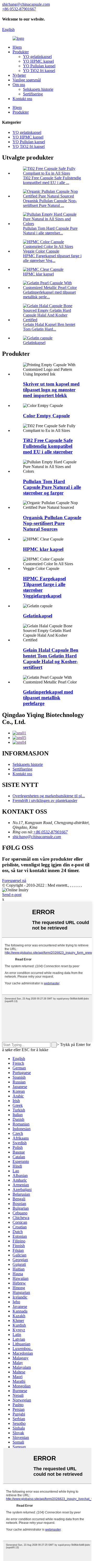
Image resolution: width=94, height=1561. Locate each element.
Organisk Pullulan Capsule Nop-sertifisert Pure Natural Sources (52, 523)
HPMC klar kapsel (38, 274)
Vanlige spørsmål (27, 80)
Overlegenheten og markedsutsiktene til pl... (49, 796)
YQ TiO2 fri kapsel (39, 70)
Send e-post (11, 894)
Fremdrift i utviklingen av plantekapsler (45, 800)
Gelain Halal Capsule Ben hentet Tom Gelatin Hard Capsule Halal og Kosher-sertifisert (50, 658)
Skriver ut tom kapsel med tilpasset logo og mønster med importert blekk (51, 389)
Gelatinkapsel (34, 342)
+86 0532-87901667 (50, 832)
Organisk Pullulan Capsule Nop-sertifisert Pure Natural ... (50, 203)
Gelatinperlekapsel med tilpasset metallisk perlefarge (48, 697)
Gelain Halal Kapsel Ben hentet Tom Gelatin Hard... (49, 326)
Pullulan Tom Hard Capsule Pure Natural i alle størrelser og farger (52, 487)
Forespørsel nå (14, 880)
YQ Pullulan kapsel (39, 66)
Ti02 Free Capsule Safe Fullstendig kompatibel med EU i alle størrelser (48, 446)
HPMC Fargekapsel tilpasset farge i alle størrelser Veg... (52, 258)
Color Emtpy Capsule (46, 415)
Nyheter (19, 75)
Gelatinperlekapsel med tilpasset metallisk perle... (49, 294)
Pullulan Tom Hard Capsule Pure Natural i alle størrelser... (50, 230)
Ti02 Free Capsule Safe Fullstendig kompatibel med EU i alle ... (52, 180)
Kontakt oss (22, 98)
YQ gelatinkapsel (37, 56)
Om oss (19, 84)
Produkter (21, 52)
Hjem (17, 47)
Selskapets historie (38, 89)
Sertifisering (33, 94)
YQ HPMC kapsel (38, 61)
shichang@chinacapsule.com (37, 836)
